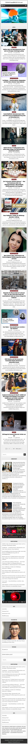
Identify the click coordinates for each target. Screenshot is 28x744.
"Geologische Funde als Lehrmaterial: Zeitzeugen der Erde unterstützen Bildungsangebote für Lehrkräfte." (18, 486)
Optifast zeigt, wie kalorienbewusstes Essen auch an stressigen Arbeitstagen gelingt (14, 50)
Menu (4, 5)
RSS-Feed (10, 52)
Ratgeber (14, 112)
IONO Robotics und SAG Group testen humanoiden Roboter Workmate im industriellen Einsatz (14, 360)
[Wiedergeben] (3, 536)
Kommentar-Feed (6, 613)
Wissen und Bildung (14, 78)
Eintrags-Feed (5, 611)
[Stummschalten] (22, 536)
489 (14, 448)
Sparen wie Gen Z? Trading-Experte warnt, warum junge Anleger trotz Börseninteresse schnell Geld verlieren (14, 149)
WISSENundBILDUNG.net (14, 2)
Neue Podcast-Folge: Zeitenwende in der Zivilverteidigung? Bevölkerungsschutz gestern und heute (14, 257)
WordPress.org (5, 615)
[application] (14, 531)
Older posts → (19, 448)
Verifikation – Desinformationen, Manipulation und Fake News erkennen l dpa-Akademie (14, 81)
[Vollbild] (24, 536)
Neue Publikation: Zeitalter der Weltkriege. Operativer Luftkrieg (14, 216)
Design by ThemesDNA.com (14, 742)
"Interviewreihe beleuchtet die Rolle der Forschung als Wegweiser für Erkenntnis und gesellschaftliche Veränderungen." (19, 465)
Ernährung (14, 47)
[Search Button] (26, 5)
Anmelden (4, 609)
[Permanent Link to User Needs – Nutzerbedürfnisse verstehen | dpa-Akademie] (14, 316)
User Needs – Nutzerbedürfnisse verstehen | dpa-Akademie (14, 327)
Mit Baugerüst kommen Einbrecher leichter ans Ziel (14, 435)
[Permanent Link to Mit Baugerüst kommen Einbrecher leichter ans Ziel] (14, 421)
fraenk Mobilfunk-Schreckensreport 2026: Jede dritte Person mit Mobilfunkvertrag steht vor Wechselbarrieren (14, 115)
